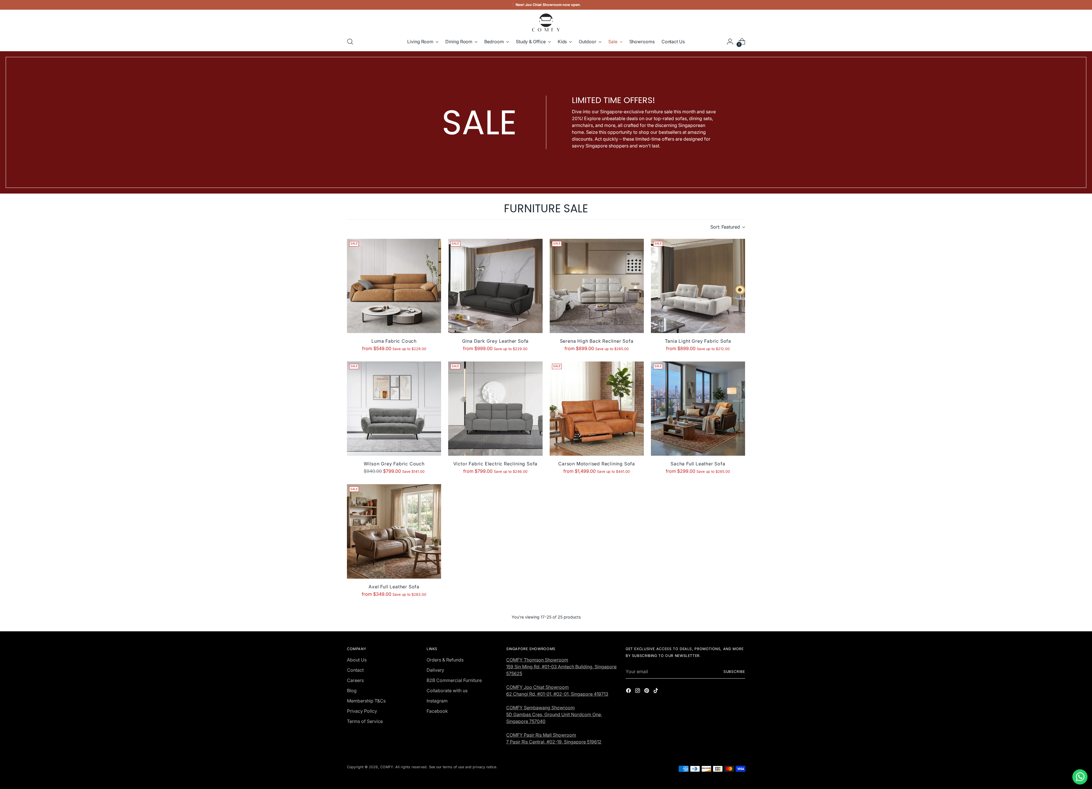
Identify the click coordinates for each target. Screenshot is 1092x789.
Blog (352, 690)
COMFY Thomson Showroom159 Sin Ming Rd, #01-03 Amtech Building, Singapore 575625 (561, 666)
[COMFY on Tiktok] (656, 691)
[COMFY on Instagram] (638, 691)
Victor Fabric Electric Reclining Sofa (495, 464)
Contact (355, 670)
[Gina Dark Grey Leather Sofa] (495, 286)
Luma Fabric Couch (394, 341)
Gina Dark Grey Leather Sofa (495, 341)
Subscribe (734, 671)
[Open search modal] (350, 41)
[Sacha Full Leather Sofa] (698, 408)
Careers (355, 680)
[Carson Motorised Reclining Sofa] (597, 408)
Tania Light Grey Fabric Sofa (698, 341)
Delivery (435, 670)
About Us (357, 660)
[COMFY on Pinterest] (647, 691)
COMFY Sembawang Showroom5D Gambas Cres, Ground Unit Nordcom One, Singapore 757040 (554, 714)
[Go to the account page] (730, 41)
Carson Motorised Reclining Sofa (596, 464)
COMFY (386, 767)
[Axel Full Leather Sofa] (394, 531)
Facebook (437, 711)
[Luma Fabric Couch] (394, 286)
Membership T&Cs (366, 701)
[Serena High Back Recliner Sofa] (597, 286)
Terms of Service (365, 721)
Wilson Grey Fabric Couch (394, 464)
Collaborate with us (447, 690)
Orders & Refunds (445, 660)
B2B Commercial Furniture (454, 680)
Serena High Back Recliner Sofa (597, 341)
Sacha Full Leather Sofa (698, 464)
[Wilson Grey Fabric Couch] (394, 408)
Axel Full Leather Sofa (394, 586)
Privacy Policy (362, 711)
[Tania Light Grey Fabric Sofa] (698, 286)
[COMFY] (546, 22)
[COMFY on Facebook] (629, 691)
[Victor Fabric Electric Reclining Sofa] (495, 408)
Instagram (437, 701)
